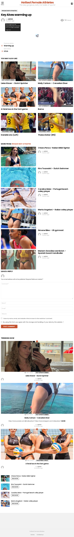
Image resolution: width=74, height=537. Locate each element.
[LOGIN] (72, 3)
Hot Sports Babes (8, 80)
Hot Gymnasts (44, 106)
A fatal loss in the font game (14, 109)
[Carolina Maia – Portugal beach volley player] (18, 198)
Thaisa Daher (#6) (47, 135)
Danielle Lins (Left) (9, 135)
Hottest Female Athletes (37, 2)
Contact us (40, 534)
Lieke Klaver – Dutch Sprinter (14, 83)
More (63, 421)
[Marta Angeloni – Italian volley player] (18, 218)
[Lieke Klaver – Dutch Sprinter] (18, 71)
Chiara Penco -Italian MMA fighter (54, 147)
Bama (41, 109)
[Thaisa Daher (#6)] (55, 123)
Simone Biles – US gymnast (51, 230)
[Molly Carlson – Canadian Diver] (55, 71)
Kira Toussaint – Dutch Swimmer (53, 168)
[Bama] (55, 97)
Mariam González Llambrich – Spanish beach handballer (52, 252)
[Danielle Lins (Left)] (18, 123)
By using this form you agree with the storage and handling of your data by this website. (33, 322)
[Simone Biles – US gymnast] (18, 239)
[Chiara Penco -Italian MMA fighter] (18, 156)
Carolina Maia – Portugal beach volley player (53, 190)
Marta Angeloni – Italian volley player (55, 209)
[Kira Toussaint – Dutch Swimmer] (18, 177)
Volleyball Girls (7, 106)
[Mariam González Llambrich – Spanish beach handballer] (18, 259)
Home (32, 534)
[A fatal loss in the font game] (18, 97)
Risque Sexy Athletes (21, 144)
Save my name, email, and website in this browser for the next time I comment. (27, 318)
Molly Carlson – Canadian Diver (53, 83)
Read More (15, 478)
